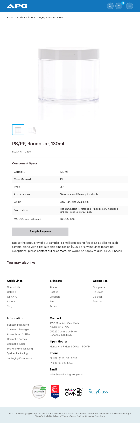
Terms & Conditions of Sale (102, 413)
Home (10, 17)
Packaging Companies (19, 358)
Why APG (12, 297)
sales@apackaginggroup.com (66, 375)
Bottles (54, 292)
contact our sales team (51, 251)
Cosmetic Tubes (16, 344)
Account (12, 302)
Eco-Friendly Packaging (20, 349)
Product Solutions (26, 17)
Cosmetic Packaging (18, 330)
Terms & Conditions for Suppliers (87, 416)
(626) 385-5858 (68, 358)
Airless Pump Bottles (18, 334)
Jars (52, 302)
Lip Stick (97, 297)
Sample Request (40, 231)
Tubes (53, 306)
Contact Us (13, 287)
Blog (9, 306)
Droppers (55, 297)
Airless (53, 287)
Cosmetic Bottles (17, 339)
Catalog (11, 292)
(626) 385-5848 (64, 363)
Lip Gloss (98, 292)
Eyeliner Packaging (17, 353)
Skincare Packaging (18, 325)
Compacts (99, 287)
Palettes (97, 302)
